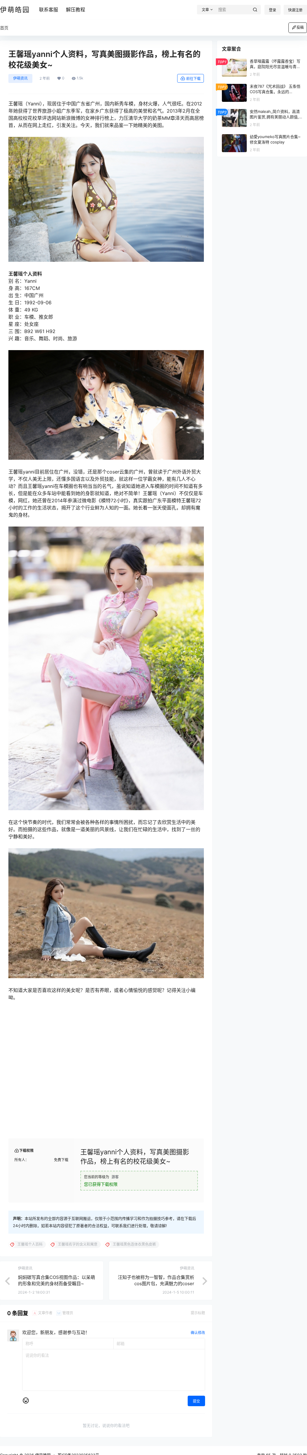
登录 (272, 10)
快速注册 (295, 10)
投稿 (300, 27)
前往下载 (193, 78)
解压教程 (75, 10)
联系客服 (48, 10)
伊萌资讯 (20, 78)
